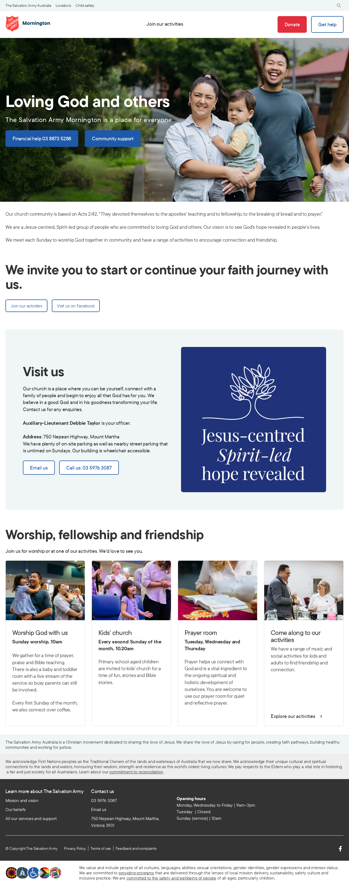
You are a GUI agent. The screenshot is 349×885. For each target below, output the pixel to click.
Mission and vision (21, 800)
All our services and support (31, 818)
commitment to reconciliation (136, 771)
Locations (63, 5)
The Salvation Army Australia (28, 5)
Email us (98, 809)
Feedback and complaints (136, 848)
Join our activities (164, 24)
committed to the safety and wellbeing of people (171, 878)
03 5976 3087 (104, 800)
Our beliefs (15, 809)
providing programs (136, 872)
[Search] (339, 5)
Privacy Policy (75, 848)
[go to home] (28, 24)
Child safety (85, 5)
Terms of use (101, 848)
